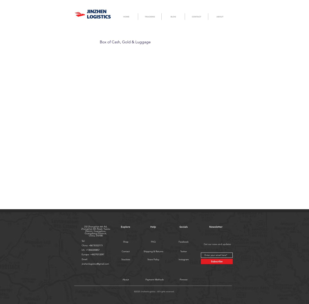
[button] (154, 279)
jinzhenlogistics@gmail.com (95, 263)
